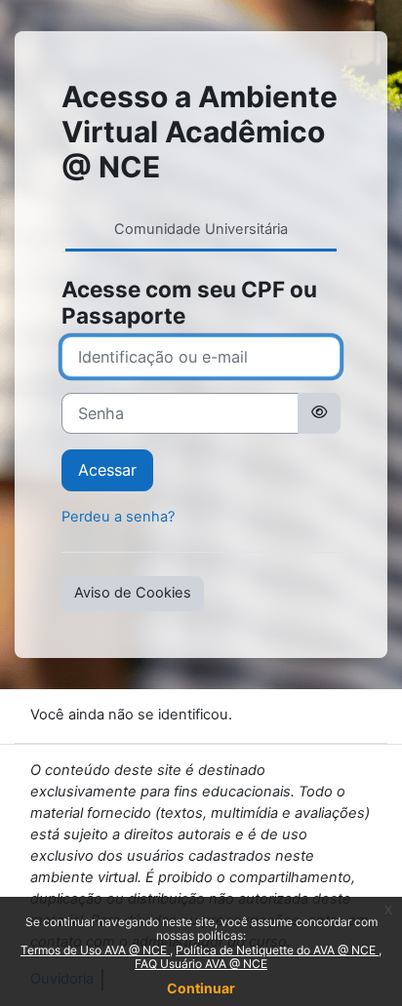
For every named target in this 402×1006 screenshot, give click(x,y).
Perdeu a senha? (118, 516)
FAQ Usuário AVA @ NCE (201, 963)
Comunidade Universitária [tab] (201, 229)
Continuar (201, 988)
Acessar (107, 470)
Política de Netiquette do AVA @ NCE (277, 950)
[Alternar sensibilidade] (319, 413)
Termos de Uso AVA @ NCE (95, 950)
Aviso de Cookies (132, 592)
